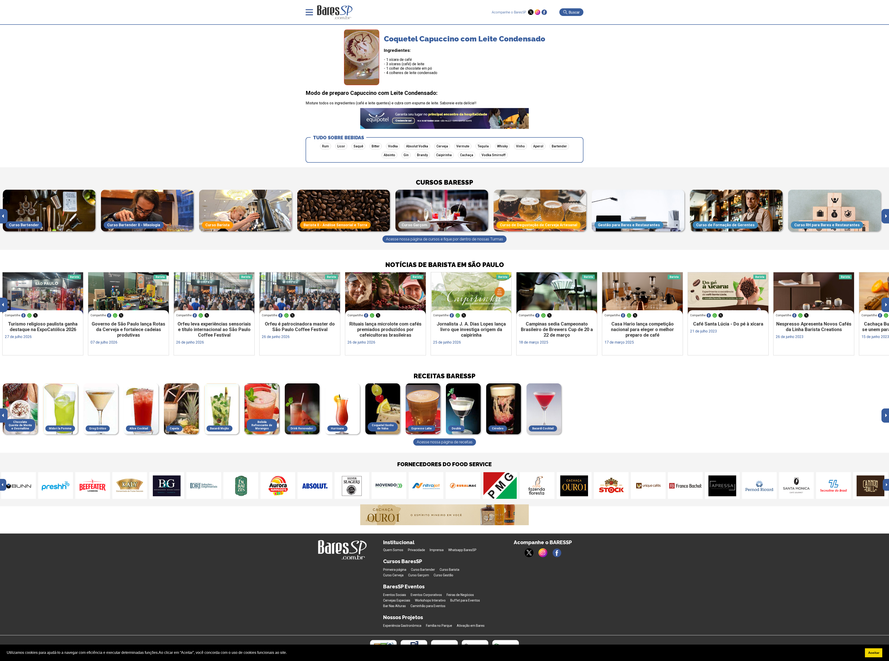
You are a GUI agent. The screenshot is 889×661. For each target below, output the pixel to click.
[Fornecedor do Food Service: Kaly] (130, 485)
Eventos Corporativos (426, 595)
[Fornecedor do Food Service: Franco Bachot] (685, 485)
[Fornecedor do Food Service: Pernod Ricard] (759, 485)
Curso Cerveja (393, 575)
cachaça (466, 155)
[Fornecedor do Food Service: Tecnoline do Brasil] (833, 485)
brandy (422, 155)
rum (325, 146)
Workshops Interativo (430, 600)
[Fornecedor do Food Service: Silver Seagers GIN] (352, 485)
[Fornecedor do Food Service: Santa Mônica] (796, 485)
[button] (288, 653)
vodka (393, 146)
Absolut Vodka (417, 146)
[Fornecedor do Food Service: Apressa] (722, 485)
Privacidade (416, 550)
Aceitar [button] (873, 653)
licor (341, 146)
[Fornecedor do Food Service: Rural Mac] (463, 485)
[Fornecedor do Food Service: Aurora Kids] (278, 485)
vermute (462, 146)
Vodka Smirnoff (494, 155)
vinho (520, 146)
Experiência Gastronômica (402, 625)
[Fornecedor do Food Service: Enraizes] (241, 485)
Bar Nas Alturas (394, 606)
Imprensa (437, 550)
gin (406, 155)
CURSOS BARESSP (444, 182)
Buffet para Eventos (465, 600)
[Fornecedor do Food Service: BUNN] (18, 485)
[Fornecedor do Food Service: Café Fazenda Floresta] (537, 485)
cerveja (442, 146)
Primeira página (394, 569)
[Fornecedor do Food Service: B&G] (167, 485)
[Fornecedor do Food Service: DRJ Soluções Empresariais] (204, 485)
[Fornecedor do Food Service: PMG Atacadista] (500, 485)
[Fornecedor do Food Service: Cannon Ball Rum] (870, 485)
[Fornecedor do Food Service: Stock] (611, 485)
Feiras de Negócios (460, 595)
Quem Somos (393, 550)
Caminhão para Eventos (427, 606)
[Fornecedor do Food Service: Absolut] (315, 485)
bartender (559, 146)
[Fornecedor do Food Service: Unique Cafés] (648, 485)
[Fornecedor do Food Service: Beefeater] (92, 485)
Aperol (538, 146)
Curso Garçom (418, 575)
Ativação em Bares (471, 625)
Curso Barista (449, 569)
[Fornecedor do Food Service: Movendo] (389, 485)
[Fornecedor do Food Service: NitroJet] (426, 485)
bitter (376, 146)
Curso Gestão (443, 575)
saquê (358, 146)
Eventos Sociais (394, 595)
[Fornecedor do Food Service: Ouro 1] (574, 485)
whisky (502, 146)
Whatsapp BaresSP (462, 550)
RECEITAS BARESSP (444, 376)
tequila (483, 146)
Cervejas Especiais (396, 600)
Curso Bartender (423, 569)
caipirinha (444, 155)
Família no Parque (439, 625)
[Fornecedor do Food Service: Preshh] (55, 485)
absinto (389, 155)
